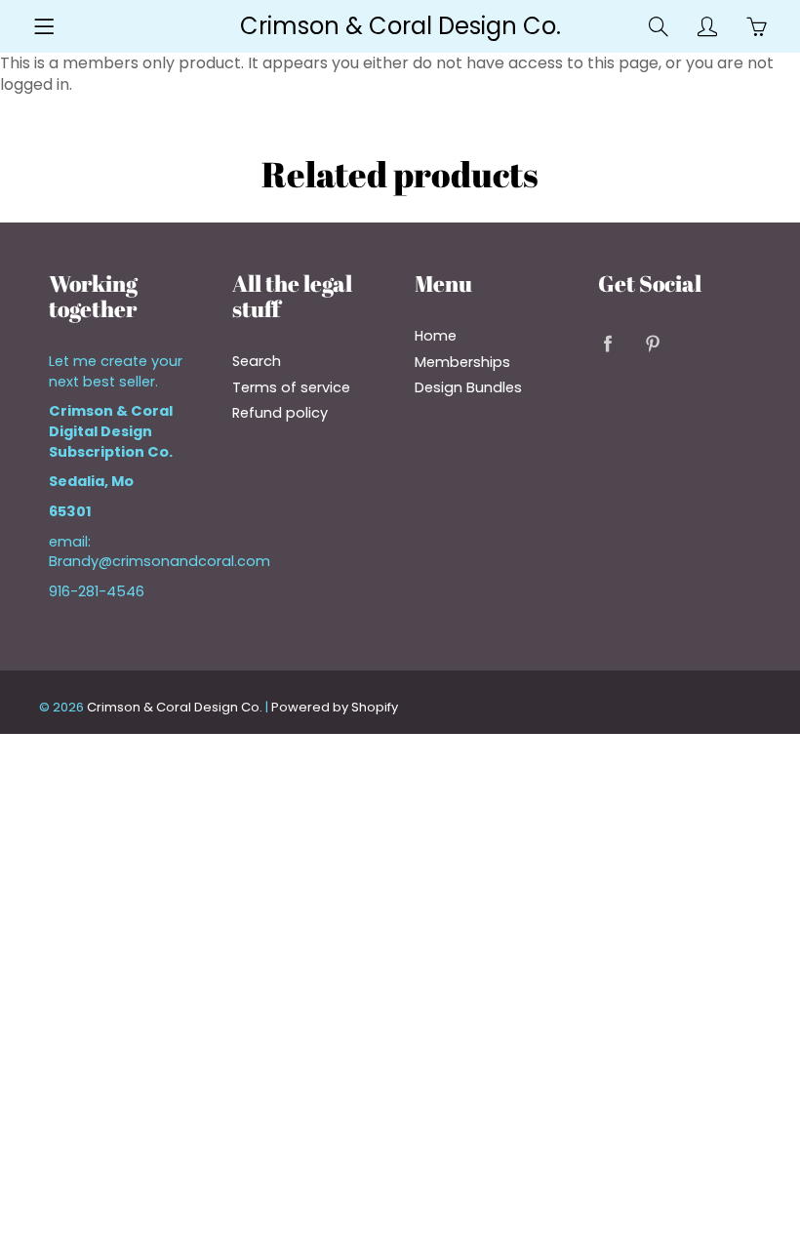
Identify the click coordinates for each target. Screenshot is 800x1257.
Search (256, 361)
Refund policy (280, 413)
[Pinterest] (653, 343)
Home (436, 335)
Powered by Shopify (334, 707)
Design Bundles (468, 387)
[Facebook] (608, 343)
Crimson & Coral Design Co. (400, 26)
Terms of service (291, 387)
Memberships (462, 362)
